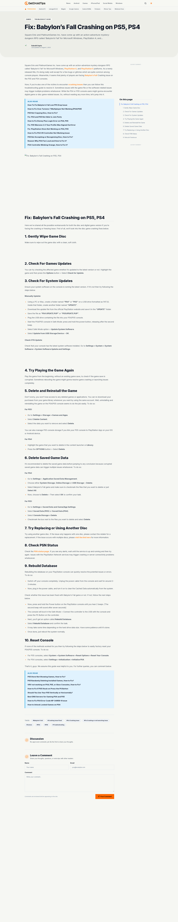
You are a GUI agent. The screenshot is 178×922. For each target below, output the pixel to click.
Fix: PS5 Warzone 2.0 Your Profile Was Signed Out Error (52, 125)
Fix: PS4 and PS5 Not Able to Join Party (45, 117)
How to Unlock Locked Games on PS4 (44, 705)
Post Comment (106, 796)
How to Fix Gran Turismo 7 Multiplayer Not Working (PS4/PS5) (55, 109)
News (68, 3)
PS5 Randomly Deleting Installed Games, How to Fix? (51, 681)
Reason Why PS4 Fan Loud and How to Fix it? (47, 141)
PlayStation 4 (70, 69)
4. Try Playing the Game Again (133, 119)
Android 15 (42, 9)
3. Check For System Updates (133, 115)
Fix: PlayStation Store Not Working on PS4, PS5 (48, 129)
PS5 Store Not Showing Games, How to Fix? (46, 677)
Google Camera (74, 9)
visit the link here (83, 537)
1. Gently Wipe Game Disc (131, 108)
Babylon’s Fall (91, 75)
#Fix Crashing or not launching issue (96, 720)
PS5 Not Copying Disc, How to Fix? (43, 113)
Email (72, 763)
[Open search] (145, 3)
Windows (119, 3)
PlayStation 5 (87, 69)
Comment (28, 772)
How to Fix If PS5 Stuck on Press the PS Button (48, 689)
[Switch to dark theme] (151, 3)
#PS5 (46, 725)
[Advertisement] (69, 253)
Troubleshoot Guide (42, 19)
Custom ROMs (86, 9)
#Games (29, 725)
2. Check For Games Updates (133, 111)
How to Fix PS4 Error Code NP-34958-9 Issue (47, 701)
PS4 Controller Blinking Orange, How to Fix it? (48, 145)
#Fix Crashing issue (73, 720)
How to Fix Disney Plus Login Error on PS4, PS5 (48, 121)
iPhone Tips (107, 9)
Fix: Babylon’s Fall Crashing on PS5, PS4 (134, 104)
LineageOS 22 (53, 9)
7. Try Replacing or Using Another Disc (136, 130)
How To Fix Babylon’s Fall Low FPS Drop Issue (47, 105)
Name (27, 763)
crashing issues (75, 84)
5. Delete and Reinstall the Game (134, 123)
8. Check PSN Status (130, 134)
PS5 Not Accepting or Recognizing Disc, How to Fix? (50, 137)
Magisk (63, 9)
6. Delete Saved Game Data (132, 126)
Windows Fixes (119, 9)
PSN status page (41, 551)
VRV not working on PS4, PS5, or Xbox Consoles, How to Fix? (54, 685)
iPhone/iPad (95, 3)
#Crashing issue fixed (55, 720)
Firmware (97, 9)
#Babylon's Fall (38, 720)
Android (76, 3)
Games (85, 3)
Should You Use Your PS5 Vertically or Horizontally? (50, 693)
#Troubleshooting (58, 725)
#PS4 (38, 725)
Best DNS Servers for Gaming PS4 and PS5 (46, 697)
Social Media (107, 3)
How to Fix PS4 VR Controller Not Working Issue (49, 133)
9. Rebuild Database (130, 137)
